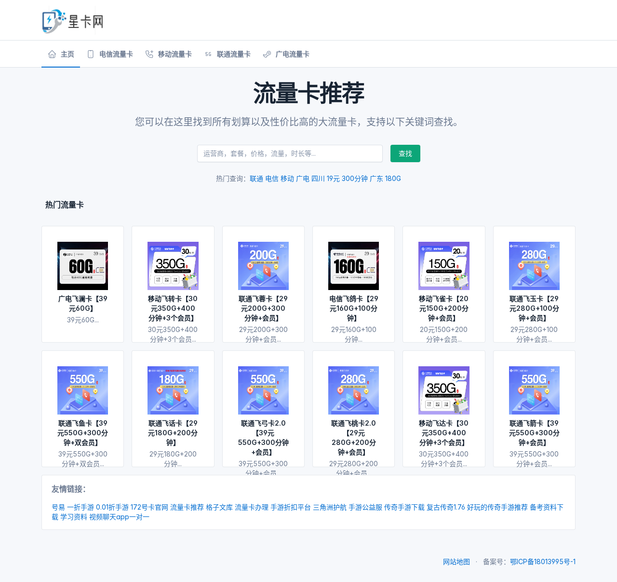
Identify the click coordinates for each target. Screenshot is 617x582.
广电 (302, 178)
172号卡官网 (149, 507)
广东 (376, 178)
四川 (318, 178)
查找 (405, 153)
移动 (287, 178)
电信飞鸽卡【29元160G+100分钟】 (353, 308)
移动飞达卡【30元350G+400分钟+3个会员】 (444, 432)
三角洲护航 (330, 507)
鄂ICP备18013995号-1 (543, 561)
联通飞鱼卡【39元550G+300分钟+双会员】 (82, 432)
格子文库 (219, 507)
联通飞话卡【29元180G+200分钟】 (173, 432)
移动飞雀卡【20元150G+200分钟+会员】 (444, 308)
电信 (272, 178)
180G (393, 178)
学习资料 (73, 517)
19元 (333, 178)
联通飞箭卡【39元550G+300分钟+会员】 (534, 432)
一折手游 (80, 507)
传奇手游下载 (404, 507)
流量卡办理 (251, 507)
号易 (58, 507)
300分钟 (355, 178)
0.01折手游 (112, 507)
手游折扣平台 (290, 507)
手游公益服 (365, 507)
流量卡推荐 (187, 507)
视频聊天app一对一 (119, 517)
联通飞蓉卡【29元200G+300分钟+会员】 (263, 308)
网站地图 (456, 561)
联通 (256, 178)
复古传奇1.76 (446, 507)
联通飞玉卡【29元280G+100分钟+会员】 (534, 308)
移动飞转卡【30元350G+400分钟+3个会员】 (173, 308)
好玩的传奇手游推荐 (497, 507)
